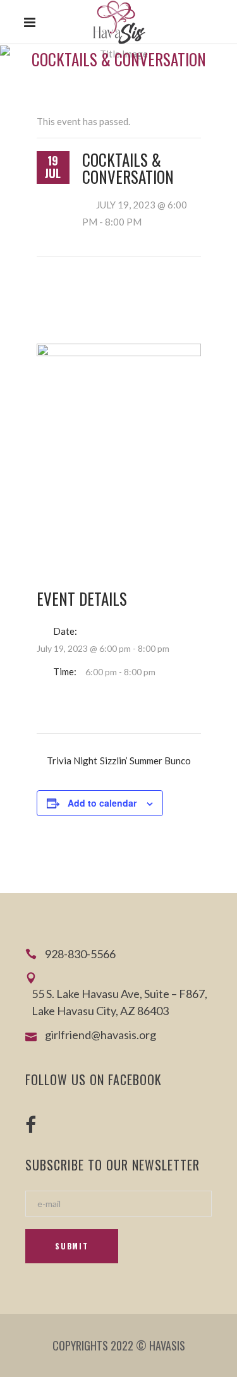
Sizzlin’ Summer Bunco (145, 760)
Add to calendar (102, 803)
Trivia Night (72, 760)
